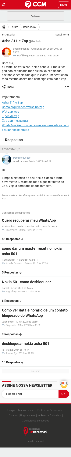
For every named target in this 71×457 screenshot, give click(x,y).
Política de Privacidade (49, 410)
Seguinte (60, 34)
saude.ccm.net (35, 441)
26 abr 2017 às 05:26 (47, 55)
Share (10, 87)
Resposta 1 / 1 (11, 149)
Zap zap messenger (15, 121)
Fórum (14, 26)
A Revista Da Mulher (49, 415)
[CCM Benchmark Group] (35, 431)
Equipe (11, 410)
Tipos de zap (10, 116)
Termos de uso (26, 410)
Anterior (10, 34)
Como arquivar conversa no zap (23, 107)
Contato (13, 415)
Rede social (29, 26)
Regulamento (27, 415)
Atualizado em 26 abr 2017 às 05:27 (32, 161)
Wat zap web (10, 111)
